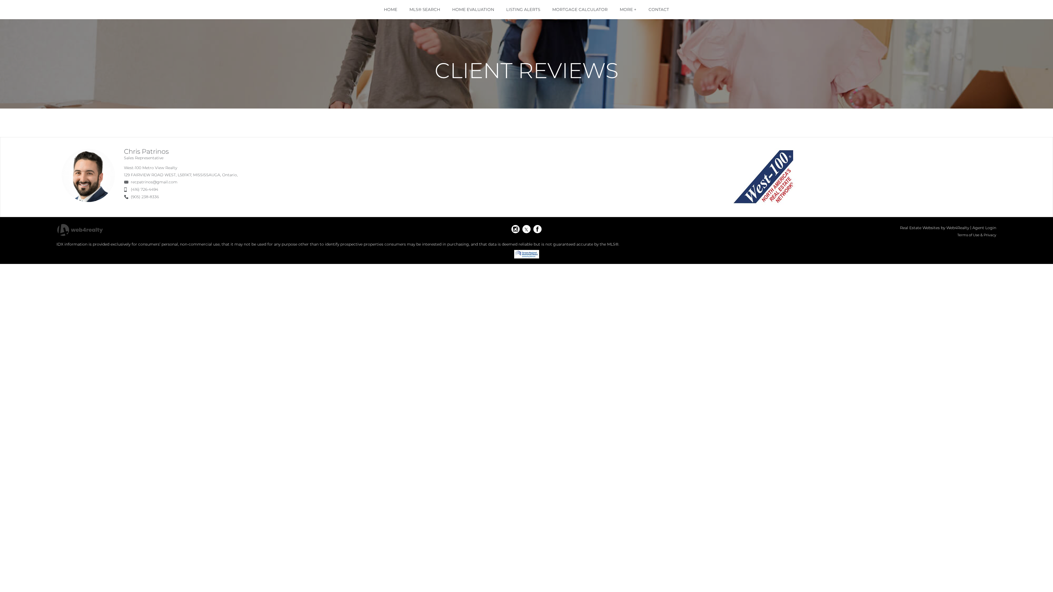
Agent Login (984, 227)
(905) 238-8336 (145, 196)
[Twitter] (526, 229)
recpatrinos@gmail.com (154, 182)
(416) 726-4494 (144, 189)
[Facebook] (537, 229)
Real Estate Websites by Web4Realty (934, 227)
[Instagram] (515, 229)
